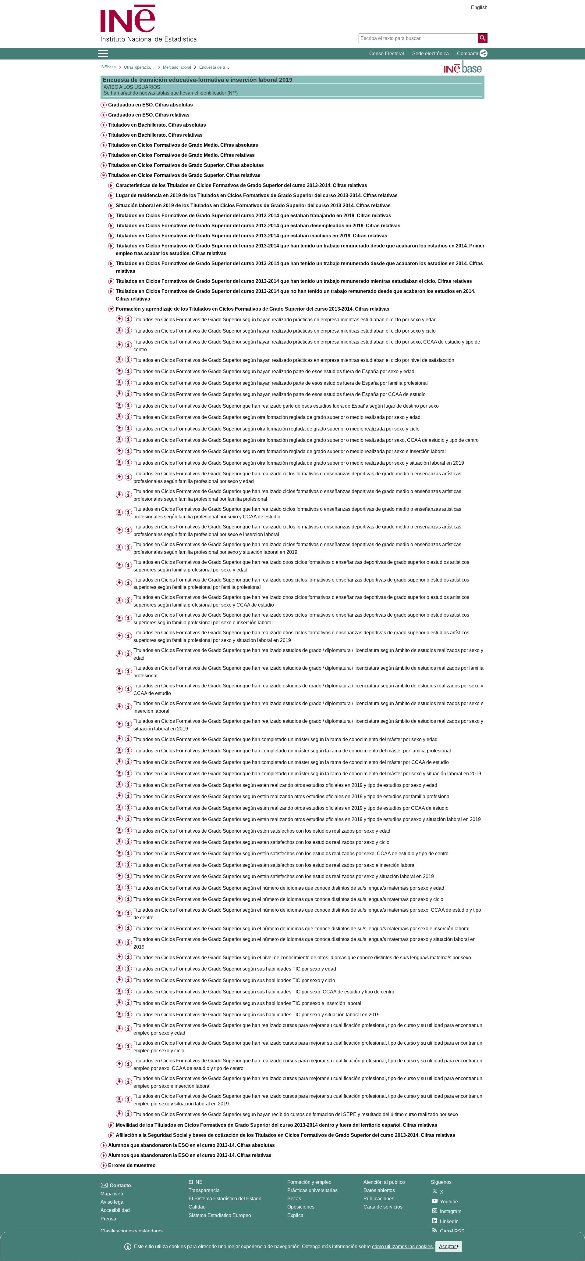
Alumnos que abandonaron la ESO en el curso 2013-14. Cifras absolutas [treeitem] (191, 1145)
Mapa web (112, 1193)
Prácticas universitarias (312, 1190)
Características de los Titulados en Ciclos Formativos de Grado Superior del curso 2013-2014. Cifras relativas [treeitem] (241, 185)
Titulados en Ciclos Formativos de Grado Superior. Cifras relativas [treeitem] (184, 175)
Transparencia (204, 1190)
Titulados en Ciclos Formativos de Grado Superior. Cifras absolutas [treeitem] (186, 165)
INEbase (108, 67)
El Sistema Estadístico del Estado (225, 1198)
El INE (196, 1182)
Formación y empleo (309, 1182)
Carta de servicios (382, 1206)
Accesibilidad (115, 1210)
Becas (294, 1198)
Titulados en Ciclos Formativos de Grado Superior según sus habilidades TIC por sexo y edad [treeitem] (234, 968)
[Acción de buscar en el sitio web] (483, 38)
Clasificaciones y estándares (132, 1231)
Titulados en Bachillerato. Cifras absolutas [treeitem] (157, 125)
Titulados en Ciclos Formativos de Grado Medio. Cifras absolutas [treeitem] (183, 145)
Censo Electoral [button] (386, 53)
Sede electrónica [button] (430, 53)
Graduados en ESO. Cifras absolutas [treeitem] (150, 104)
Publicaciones (378, 1198)
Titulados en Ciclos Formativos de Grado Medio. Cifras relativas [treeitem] (181, 155)
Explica (295, 1215)
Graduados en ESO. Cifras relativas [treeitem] (149, 114)
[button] (471, 53)
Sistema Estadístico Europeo (220, 1215)
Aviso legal (113, 1202)
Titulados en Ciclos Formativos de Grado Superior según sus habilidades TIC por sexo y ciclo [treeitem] (234, 980)
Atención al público (384, 1182)
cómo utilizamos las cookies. (403, 1246)
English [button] (479, 7)
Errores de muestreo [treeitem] (132, 1165)
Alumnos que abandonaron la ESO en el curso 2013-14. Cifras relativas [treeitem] (189, 1155)
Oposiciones (300, 1206)
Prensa (108, 1218)
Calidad (197, 1206)
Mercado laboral (177, 67)
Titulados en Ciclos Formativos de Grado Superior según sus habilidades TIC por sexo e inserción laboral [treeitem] (247, 1003)
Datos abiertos (379, 1190)
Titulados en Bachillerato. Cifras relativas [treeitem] (155, 135)
